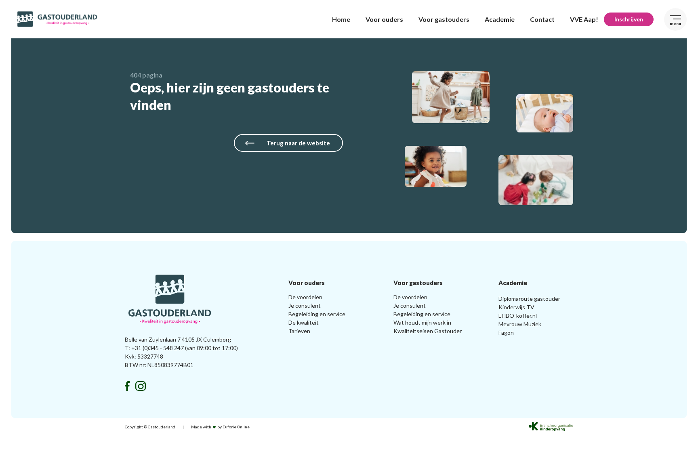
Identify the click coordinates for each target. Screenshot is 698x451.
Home (341, 19)
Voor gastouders (443, 19)
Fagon (506, 332)
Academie (500, 19)
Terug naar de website (298, 143)
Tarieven (299, 330)
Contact (542, 19)
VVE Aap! (584, 19)
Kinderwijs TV (516, 307)
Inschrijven (628, 19)
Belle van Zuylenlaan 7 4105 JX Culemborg (178, 339)
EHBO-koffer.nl (517, 315)
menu (675, 23)
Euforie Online (236, 426)
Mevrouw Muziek (519, 324)
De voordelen (305, 297)
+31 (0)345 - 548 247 (157, 347)
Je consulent (304, 305)
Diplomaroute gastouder (529, 298)
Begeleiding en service (316, 313)
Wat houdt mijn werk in (422, 322)
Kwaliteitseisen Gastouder (427, 330)
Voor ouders (384, 19)
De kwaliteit (303, 322)
